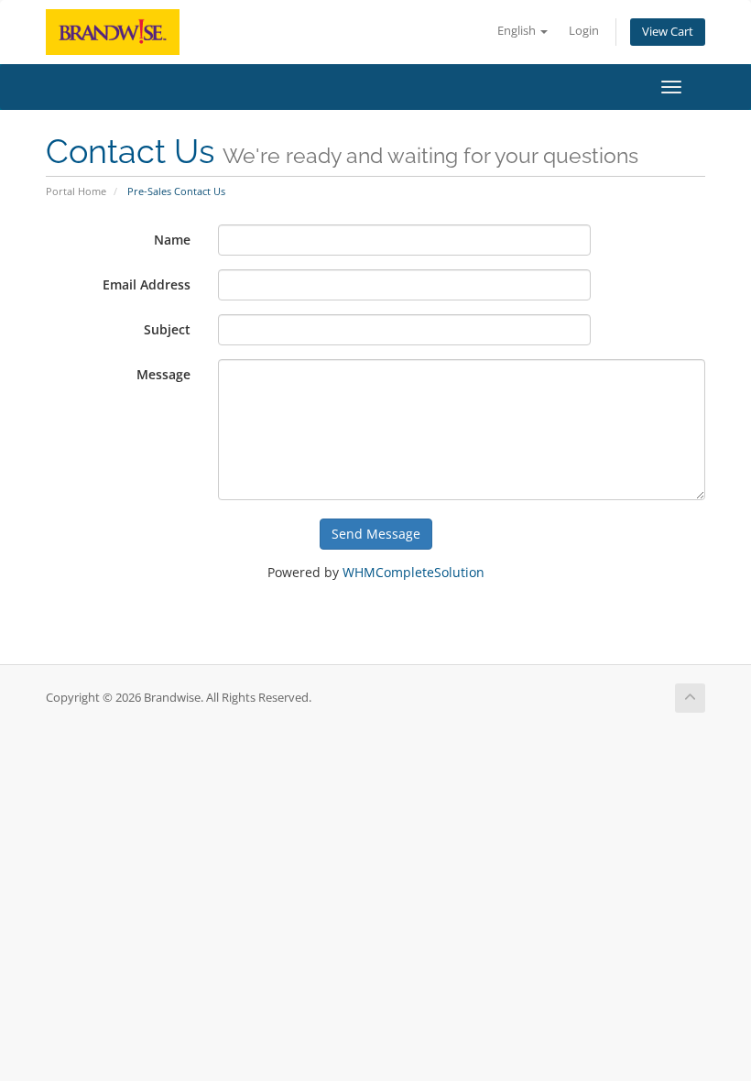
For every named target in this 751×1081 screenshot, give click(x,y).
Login (584, 30)
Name (172, 239)
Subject (167, 329)
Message (163, 374)
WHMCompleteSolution (413, 572)
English (518, 30)
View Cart (667, 31)
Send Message (376, 533)
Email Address (146, 284)
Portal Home (76, 191)
